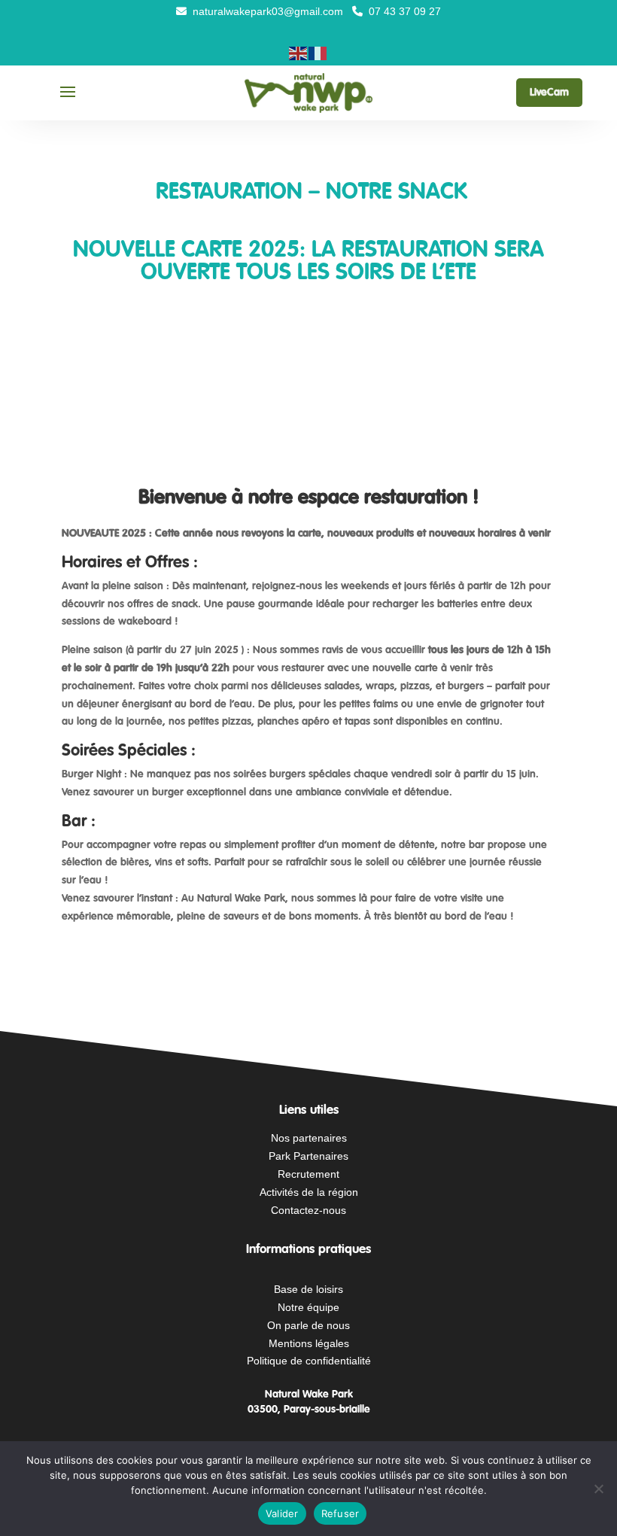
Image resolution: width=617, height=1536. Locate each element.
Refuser (340, 1513)
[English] (298, 53)
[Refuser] (598, 1488)
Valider (282, 1513)
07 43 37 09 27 (403, 11)
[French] (318, 53)
